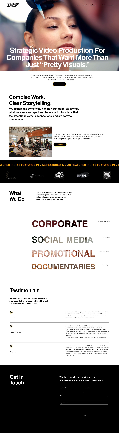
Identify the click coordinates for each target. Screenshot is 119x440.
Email (61, 395)
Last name (88, 388)
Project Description (65, 403)
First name (63, 388)
